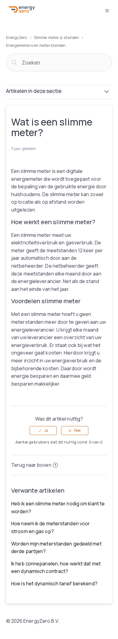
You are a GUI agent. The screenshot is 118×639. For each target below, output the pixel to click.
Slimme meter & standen (56, 37)
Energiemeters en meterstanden (36, 45)
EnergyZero (16, 37)
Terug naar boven (31, 465)
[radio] (43, 430)
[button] (107, 10)
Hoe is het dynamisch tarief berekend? (54, 583)
